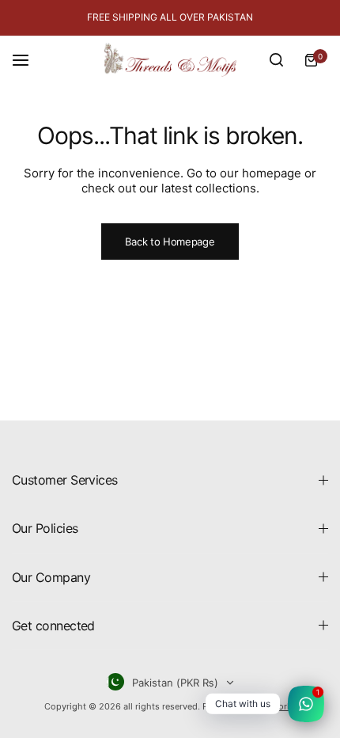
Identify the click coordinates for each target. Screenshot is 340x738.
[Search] (276, 60)
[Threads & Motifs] (170, 60)
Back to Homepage (169, 241)
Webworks (275, 706)
